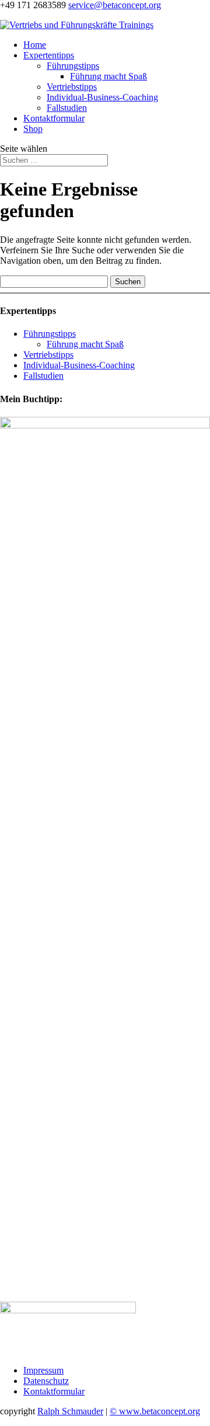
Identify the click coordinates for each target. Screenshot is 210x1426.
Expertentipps (48, 55)
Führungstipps (73, 66)
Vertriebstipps (72, 87)
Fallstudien (67, 108)
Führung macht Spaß (108, 76)
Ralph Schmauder (70, 1411)
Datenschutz (46, 1381)
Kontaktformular (54, 118)
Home (34, 45)
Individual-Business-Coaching (102, 97)
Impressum (43, 1370)
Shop (33, 129)
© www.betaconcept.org (155, 1411)
